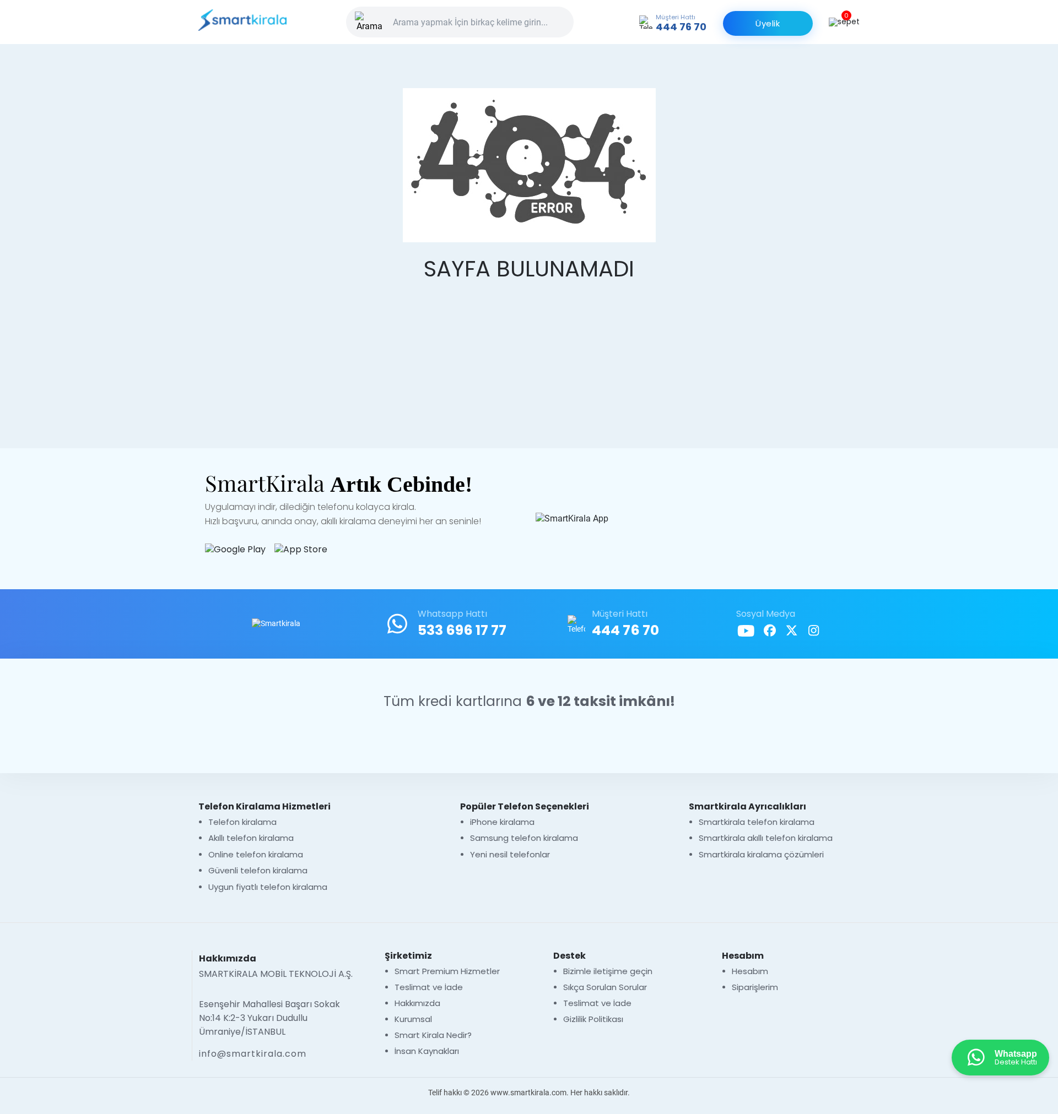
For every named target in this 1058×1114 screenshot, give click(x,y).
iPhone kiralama (503, 822)
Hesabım (750, 971)
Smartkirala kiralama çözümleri (761, 854)
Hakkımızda (417, 1003)
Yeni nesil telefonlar (510, 854)
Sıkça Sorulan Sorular (605, 987)
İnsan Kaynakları (427, 1051)
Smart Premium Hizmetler (447, 971)
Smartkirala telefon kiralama (756, 822)
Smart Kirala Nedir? (433, 1035)
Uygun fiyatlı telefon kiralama (267, 887)
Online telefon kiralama (255, 854)
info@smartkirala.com (252, 1053)
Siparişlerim (755, 987)
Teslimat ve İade (429, 987)
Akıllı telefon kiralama (251, 838)
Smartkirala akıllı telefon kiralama (766, 838)
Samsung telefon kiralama (524, 838)
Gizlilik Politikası (593, 1019)
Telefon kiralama (242, 822)
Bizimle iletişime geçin (607, 971)
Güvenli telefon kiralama (257, 870)
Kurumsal (413, 1019)
